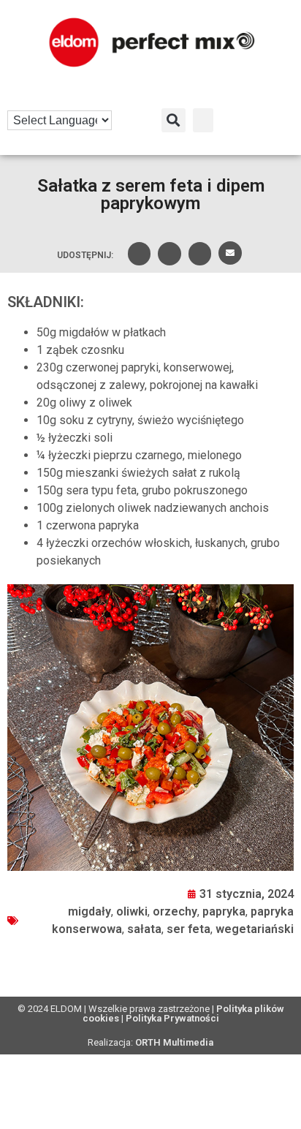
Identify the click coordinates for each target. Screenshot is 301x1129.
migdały (89, 911)
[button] (173, 120)
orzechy (175, 911)
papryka (223, 911)
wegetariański (255, 929)
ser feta (188, 929)
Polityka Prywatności (172, 1018)
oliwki (132, 911)
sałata (144, 929)
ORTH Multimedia (174, 1042)
